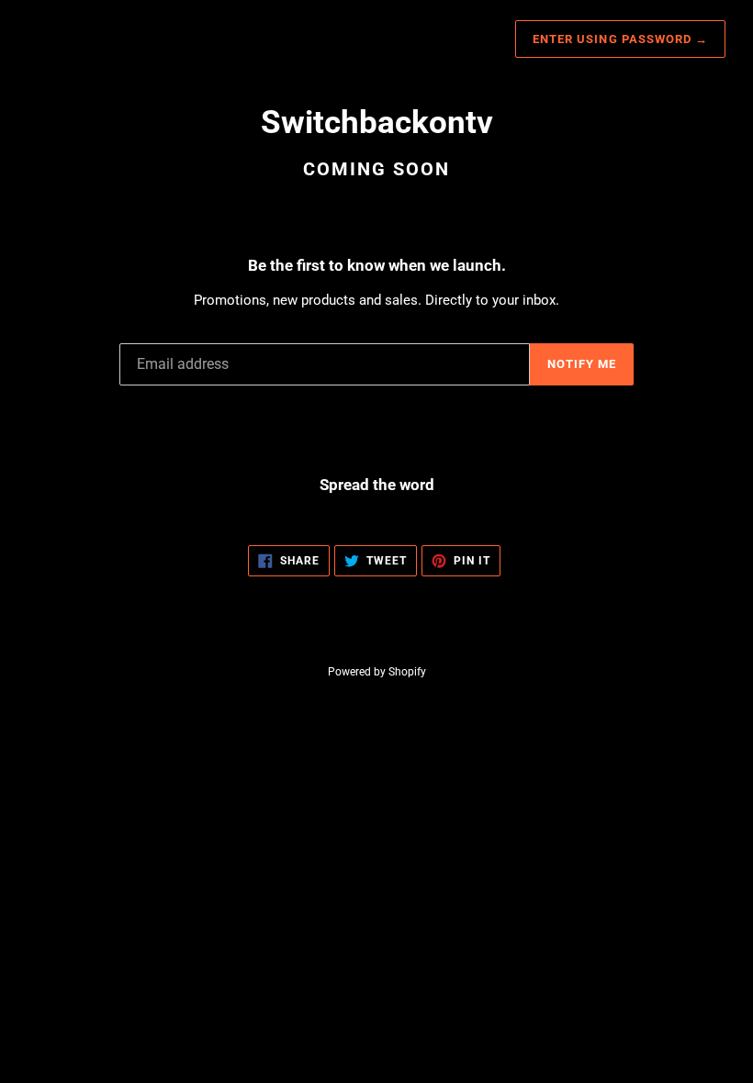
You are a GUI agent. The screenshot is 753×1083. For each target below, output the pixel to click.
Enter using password (620, 39)
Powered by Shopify (377, 671)
